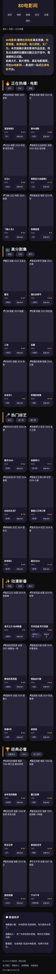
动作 (9, 88)
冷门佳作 (37, 754)
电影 (19, 14)
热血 (9, 586)
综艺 (37, 14)
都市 (30, 254)
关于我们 (6, 965)
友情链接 (25, 965)
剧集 (28, 14)
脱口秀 (33, 420)
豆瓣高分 (11, 754)
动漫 (46, 14)
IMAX (24, 754)
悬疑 (9, 254)
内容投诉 (34, 965)
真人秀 (21, 420)
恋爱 (20, 586)
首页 (10, 14)
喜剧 (30, 88)
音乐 (9, 420)
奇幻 (30, 586)
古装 (20, 254)
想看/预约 (20, 137)
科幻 (20, 88)
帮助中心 (15, 965)
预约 (28, 20)
